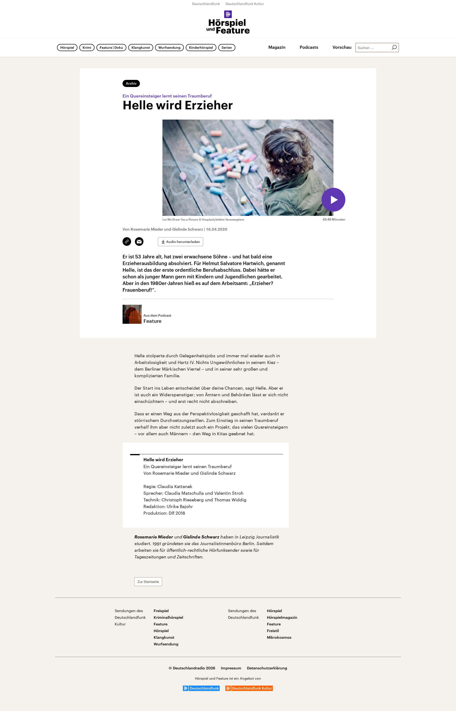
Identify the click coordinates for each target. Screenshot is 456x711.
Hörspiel (67, 47)
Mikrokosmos (279, 637)
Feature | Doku (111, 47)
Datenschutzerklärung (267, 668)
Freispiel (161, 610)
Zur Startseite (148, 582)
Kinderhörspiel (201, 47)
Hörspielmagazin (282, 617)
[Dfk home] (249, 689)
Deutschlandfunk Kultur (245, 4)
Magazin (276, 47)
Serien (227, 47)
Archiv (131, 83)
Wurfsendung (169, 47)
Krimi (87, 47)
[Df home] (201, 689)
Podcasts (309, 47)
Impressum (231, 668)
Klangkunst (141, 47)
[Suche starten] (394, 47)
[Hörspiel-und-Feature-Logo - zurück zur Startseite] (228, 22)
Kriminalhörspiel (168, 617)
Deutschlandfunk (206, 4)
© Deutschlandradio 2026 (192, 668)
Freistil (273, 630)
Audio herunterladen (183, 242)
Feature (160, 624)
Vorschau (342, 47)
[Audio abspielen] (333, 200)
